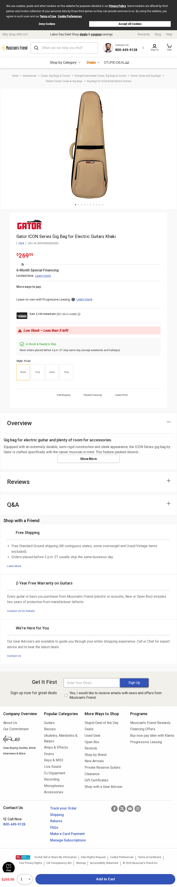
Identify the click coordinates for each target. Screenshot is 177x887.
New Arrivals (94, 761)
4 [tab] (84, 205)
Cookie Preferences (70, 16)
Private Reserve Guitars (102, 767)
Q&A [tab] (13, 504)
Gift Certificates (96, 780)
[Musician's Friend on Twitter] (122, 809)
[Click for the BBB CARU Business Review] (23, 857)
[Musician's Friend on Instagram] (138, 809)
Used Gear (92, 735)
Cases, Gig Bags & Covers (55, 75)
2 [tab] (78, 205)
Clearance (92, 774)
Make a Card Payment (67, 834)
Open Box (92, 742)
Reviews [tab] (18, 481)
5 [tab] (87, 205)
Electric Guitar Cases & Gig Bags (64, 81)
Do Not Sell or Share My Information (56, 857)
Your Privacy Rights (30, 863)
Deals (91, 62)
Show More (88, 459)
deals (84, 34)
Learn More (14, 566)
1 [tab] (75, 205)
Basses (50, 729)
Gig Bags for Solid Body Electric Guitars (109, 81)
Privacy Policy (117, 6)
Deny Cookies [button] (47, 23)
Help (169, 34)
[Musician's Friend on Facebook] (114, 809)
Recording (51, 779)
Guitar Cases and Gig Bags (146, 75)
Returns (56, 821)
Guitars (49, 723)
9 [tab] (100, 205)
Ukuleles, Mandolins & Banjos (60, 738)
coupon (96, 34)
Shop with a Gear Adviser (103, 787)
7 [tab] (94, 205)
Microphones (54, 786)
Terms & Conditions (149, 857)
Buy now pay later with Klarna (152, 735)
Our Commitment (15, 729)
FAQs (54, 827)
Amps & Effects (56, 747)
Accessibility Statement (104, 863)
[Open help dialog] (9, 868)
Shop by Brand (95, 755)
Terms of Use (48, 16)
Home (15, 75)
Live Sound (52, 767)
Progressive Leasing (146, 742)
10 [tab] (103, 205)
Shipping (57, 815)
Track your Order (63, 808)
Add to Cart (105, 879)
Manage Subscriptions (68, 840)
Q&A (21, 243)
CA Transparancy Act (59, 863)
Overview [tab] (19, 423)
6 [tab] (90, 205)
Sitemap (81, 863)
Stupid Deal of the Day (102, 723)
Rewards (144, 34)
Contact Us (14, 655)
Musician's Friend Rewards (150, 723)
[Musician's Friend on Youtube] (130, 809)
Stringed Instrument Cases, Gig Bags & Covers (100, 75)
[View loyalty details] (79, 314)
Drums (49, 754)
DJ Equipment (54, 773)
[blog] (20, 739)
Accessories (29, 75)
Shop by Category (63, 62)
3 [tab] (81, 205)
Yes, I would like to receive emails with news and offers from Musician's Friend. (116, 695)
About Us (10, 723)
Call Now (14, 821)
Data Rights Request (93, 857)
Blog (158, 34)
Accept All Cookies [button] (130, 23)
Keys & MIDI (53, 760)
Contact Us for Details (21, 611)
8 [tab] (97, 205)
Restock (91, 748)
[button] (169, 48)
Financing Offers (142, 729)
